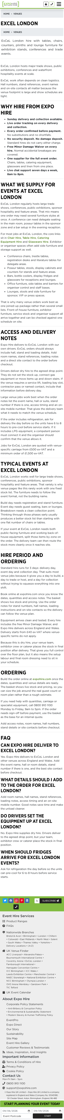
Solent (54, 939)
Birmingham (29, 936)
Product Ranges (16, 921)
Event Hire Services (18, 916)
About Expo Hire (16, 999)
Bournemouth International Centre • (25, 957)
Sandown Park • (39, 984)
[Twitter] (5, 900)
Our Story (12, 1029)
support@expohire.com (21, 1088)
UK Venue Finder (17, 950)
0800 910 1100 (15, 1083)
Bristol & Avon (13, 936)
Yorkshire (45, 942)
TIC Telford (12, 987)
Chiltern (52, 936)
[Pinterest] (22, 900)
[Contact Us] (51, 4)
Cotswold (13, 939)
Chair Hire (14, 237)
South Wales (14, 942)
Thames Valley (30, 942)
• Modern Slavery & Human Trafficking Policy (29, 1015)
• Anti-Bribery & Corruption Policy (24, 1008)
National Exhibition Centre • (41, 977)
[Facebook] (10, 900)
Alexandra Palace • (33, 954)
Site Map (12, 1038)
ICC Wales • (32, 971)
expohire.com (42, 679)
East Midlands (27, 939)
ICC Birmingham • (15, 971)
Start (47, 1115)
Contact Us (11, 1076)
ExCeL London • (34, 961)
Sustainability (14, 1033)
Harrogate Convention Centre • (22, 967)
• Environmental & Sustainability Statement (28, 1011)
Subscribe (49, 900)
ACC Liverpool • (14, 954)
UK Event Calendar (18, 992)
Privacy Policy (15, 1066)
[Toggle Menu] (59, 4)
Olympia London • (36, 980)
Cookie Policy (15, 1071)
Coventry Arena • (15, 961)
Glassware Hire (38, 241)
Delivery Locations (16, 945)
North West (43, 939)
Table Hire (29, 237)
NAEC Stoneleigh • (16, 977)
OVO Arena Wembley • (18, 984)
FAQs (10, 925)
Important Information (20, 1057)
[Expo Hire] (10, 4)
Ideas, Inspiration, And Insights (26, 1052)
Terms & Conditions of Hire (23, 1062)
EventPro (12, 1020)
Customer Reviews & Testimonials (27, 1047)
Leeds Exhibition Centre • (19, 974)
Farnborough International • (20, 964)
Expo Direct (14, 1024)
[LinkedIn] (27, 900)
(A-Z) (31, 945)
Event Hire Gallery (17, 1043)
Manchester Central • (45, 974)
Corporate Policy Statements (24, 1004)
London (42, 936)
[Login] (45, 4)
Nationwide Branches (20, 932)
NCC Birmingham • (16, 980)
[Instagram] (16, 900)
